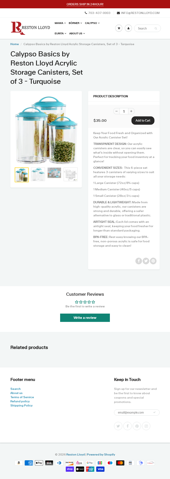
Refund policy (20, 401)
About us (16, 393)
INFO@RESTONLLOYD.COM (140, 13)
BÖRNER (74, 23)
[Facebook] (127, 426)
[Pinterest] (137, 426)
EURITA (59, 33)
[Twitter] (118, 426)
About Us (75, 33)
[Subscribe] (154, 412)
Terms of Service (22, 397)
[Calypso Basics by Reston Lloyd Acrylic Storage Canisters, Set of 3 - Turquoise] (46, 130)
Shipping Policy (21, 405)
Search (15, 389)
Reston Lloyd (75, 454)
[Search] (155, 28)
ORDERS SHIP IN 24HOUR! (85, 4)
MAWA (59, 23)
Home (14, 44)
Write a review (85, 317)
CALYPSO (91, 23)
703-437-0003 (99, 13)
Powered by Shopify (101, 454)
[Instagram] (146, 426)
